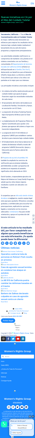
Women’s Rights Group (18, 5)
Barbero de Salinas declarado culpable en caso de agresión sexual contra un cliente (14, 296)
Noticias (3, 377)
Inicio (2, 361)
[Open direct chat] (30, 416)
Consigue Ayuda (6, 380)
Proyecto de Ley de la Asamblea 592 (15, 158)
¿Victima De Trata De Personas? (11, 369)
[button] (2, 243)
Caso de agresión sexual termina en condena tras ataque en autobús (16, 270)
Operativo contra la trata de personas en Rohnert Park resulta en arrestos (16, 257)
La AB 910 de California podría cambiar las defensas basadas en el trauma (16, 283)
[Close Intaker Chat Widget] (33, 416)
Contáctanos (14, 212)
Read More (4, 262)
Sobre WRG (5, 365)
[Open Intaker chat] (12, 437)
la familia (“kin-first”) (22, 69)
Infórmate (4, 373)
